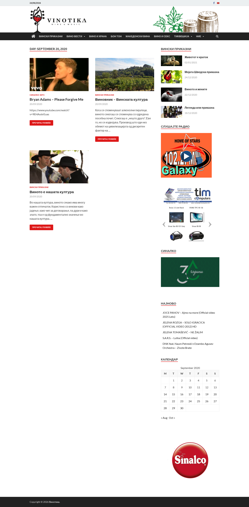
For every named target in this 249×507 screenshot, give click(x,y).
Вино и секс (162, 36)
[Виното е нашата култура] (59, 168)
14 (165, 394)
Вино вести (74, 36)
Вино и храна (98, 36)
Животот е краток (196, 57)
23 (181, 401)
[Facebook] (213, 3)
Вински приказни (51, 36)
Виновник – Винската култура (121, 99)
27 (215, 401)
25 (198, 401)
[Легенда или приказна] (171, 108)
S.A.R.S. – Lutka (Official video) (180, 338)
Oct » (172, 417)
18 (198, 394)
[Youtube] (218, 3)
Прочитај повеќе (40, 122)
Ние (198, 36)
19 (206, 394)
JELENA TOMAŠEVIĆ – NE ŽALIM (183, 332)
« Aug (164, 417)
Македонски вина (138, 36)
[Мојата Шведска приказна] (171, 72)
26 (206, 401)
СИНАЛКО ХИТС (37, 95)
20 (215, 394)
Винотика (54, 501)
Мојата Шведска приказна (202, 72)
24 (190, 401)
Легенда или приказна (199, 107)
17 (190, 394)
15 (173, 394)
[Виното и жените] (171, 89)
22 (173, 401)
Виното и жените (196, 89)
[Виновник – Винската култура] (124, 76)
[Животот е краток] (171, 57)
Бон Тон (116, 36)
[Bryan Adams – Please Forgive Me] (59, 76)
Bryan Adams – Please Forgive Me (56, 99)
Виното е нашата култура (52, 192)
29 (173, 408)
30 (181, 408)
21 (165, 401)
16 (181, 394)
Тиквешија (181, 36)
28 (165, 408)
